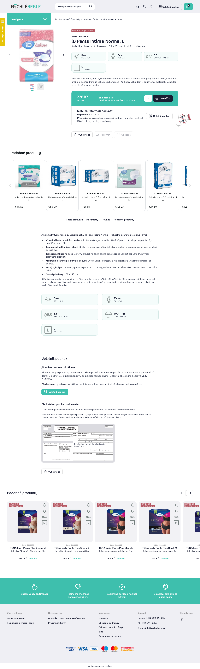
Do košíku (164, 98)
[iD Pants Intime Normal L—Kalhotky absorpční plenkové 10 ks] (36, 55)
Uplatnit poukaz (161, 116)
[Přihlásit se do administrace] (197, 666)
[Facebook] (182, 619)
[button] (9, 55)
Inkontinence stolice (113, 19)
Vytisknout (84, 134)
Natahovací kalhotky (92, 19)
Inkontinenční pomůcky (69, 19)
